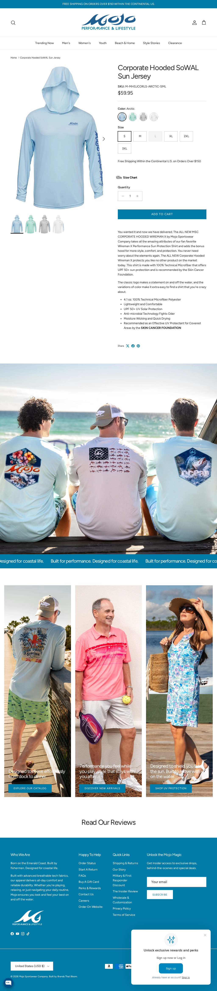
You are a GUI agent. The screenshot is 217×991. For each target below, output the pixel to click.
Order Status (87, 863)
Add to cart (162, 214)
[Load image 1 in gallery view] (59, 137)
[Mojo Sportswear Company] (108, 22)
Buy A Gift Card (89, 882)
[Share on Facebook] (133, 345)
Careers (84, 900)
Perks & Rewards (90, 888)
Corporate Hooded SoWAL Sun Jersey (40, 57)
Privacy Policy (122, 908)
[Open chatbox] (8, 983)
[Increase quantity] (138, 196)
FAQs (82, 876)
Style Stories (151, 43)
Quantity (124, 187)
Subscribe (160, 894)
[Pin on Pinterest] (138, 345)
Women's (84, 43)
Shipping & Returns (125, 863)
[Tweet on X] (127, 345)
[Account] (193, 22)
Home (14, 57)
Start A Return (88, 869)
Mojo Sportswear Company (33, 976)
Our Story (119, 869)
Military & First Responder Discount (122, 880)
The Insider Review (125, 891)
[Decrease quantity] (121, 196)
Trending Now (44, 43)
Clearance (175, 43)
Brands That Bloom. (67, 976)
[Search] (13, 22)
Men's (66, 43)
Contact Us (86, 894)
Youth (103, 43)
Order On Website (91, 907)
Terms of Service (124, 915)
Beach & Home (125, 43)
